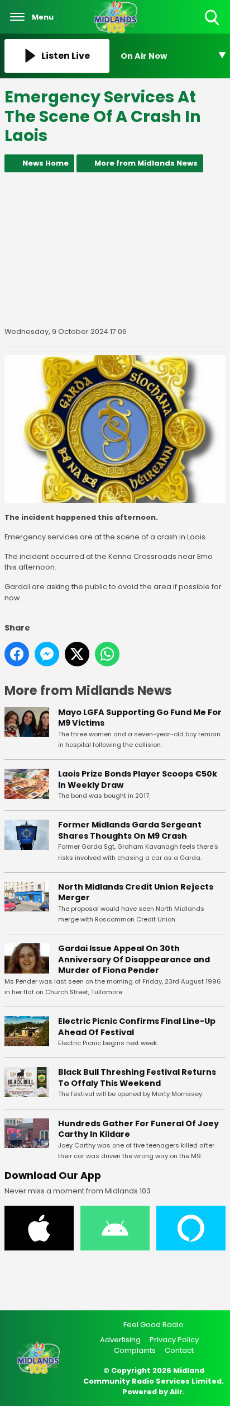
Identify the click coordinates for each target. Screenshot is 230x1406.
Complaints (135, 1350)
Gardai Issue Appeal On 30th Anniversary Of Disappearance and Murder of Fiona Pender (134, 959)
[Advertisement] (115, 249)
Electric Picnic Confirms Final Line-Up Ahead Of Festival (136, 1026)
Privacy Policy (174, 1339)
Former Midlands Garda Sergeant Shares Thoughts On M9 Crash (130, 830)
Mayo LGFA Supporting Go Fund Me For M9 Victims (140, 718)
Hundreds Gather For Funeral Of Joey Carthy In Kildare (138, 1129)
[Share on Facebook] (16, 654)
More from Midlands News (146, 163)
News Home (45, 163)
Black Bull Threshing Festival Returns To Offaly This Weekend (137, 1077)
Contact (179, 1350)
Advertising (120, 1339)
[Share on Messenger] (47, 654)
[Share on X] (77, 654)
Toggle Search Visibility (213, 26)
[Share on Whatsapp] (107, 654)
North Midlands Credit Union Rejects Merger (135, 892)
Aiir (176, 1391)
